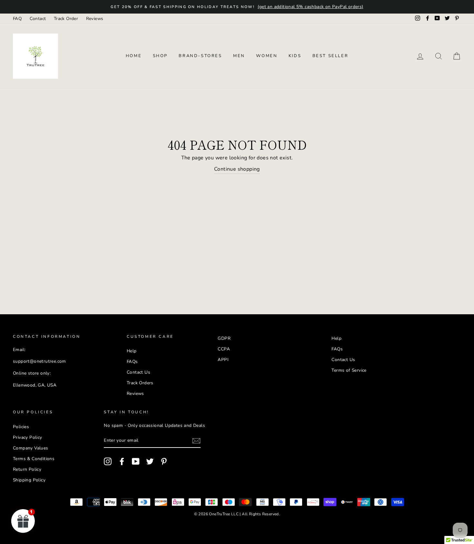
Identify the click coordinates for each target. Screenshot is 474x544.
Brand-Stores (200, 56)
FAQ (17, 18)
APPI (223, 360)
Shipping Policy (29, 480)
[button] (23, 521)
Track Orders (140, 383)
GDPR (224, 338)
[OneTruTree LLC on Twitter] (150, 461)
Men (239, 56)
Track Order (66, 18)
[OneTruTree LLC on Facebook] (122, 461)
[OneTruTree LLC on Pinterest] (164, 461)
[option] (237, 6)
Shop (160, 56)
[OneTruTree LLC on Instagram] (108, 461)
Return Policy (27, 469)
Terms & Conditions (33, 459)
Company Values (30, 448)
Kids (295, 56)
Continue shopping (237, 169)
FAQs (132, 361)
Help (132, 351)
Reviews (95, 18)
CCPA (224, 349)
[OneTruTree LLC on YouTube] (136, 461)
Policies (21, 427)
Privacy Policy (27, 437)
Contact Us (138, 372)
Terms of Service (348, 370)
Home (134, 56)
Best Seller (330, 56)
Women (266, 56)
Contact (38, 18)
